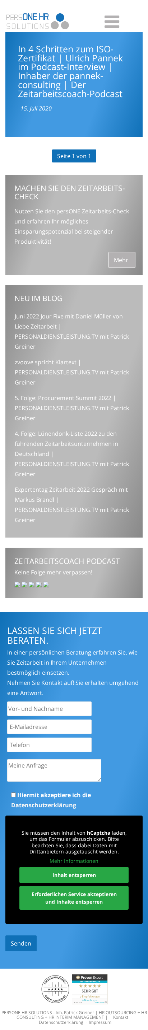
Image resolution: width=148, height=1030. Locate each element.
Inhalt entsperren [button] (74, 875)
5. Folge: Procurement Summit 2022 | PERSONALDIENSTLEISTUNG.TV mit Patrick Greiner (72, 408)
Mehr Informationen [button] (74, 861)
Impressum (100, 1022)
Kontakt (120, 1017)
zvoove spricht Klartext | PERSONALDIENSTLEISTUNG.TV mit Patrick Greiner (72, 372)
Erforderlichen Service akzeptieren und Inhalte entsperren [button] (74, 898)
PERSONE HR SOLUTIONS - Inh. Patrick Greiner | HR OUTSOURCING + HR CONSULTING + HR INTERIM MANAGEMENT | (74, 1014)
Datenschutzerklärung (43, 805)
